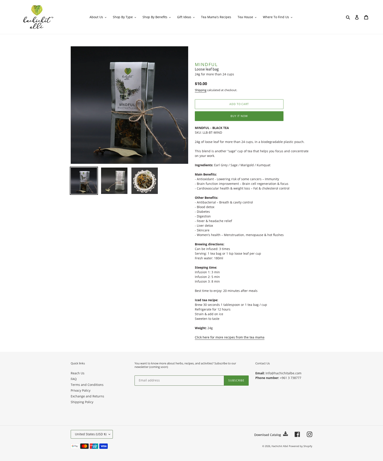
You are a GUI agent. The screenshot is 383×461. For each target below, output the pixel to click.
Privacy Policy (80, 390)
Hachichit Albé (280, 446)
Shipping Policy (82, 402)
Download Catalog (268, 435)
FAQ (74, 379)
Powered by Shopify (300, 446)
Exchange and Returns (87, 396)
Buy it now (239, 116)
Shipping (200, 90)
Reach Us (77, 373)
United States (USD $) (90, 434)
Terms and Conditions (87, 385)
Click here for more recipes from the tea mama (229, 337)
